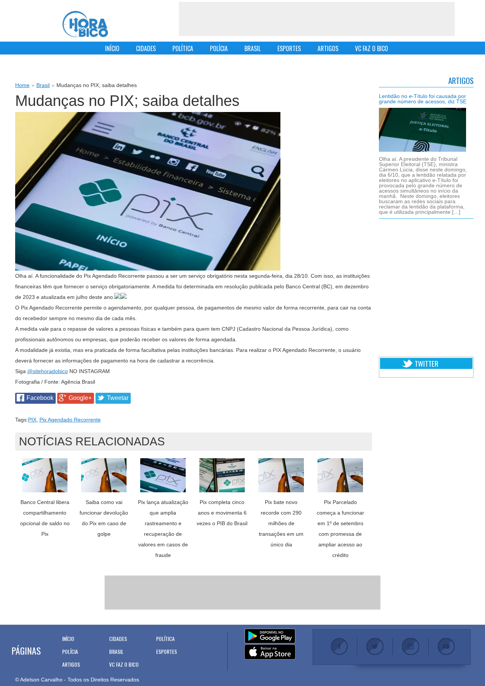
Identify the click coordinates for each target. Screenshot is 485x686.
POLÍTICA (182, 48)
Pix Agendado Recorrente (70, 420)
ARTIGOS (328, 48)
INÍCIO (112, 48)
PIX (32, 420)
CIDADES (146, 48)
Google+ (80, 398)
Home (22, 85)
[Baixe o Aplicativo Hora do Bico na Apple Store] (270, 652)
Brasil (43, 85)
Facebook (40, 398)
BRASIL (252, 48)
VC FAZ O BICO (371, 48)
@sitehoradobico (47, 371)
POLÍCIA (219, 48)
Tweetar (117, 398)
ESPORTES (289, 48)
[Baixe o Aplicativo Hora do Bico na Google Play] (270, 636)
